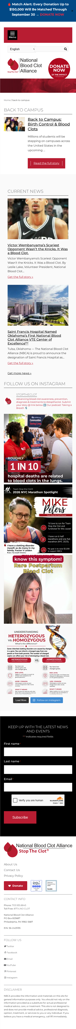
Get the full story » (20, 277)
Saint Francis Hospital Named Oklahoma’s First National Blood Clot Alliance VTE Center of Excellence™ (34, 337)
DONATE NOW (52, 15)
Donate (17, 885)
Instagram (12, 977)
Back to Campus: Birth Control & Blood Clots (49, 124)
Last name (12, 761)
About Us (10, 864)
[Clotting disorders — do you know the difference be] (38, 671)
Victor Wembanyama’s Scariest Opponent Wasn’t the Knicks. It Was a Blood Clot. (38, 249)
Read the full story (46, 163)
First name (12, 743)
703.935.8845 (19, 905)
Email (8, 779)
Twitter (10, 946)
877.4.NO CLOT (22, 908)
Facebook (12, 952)
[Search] (64, 49)
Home (7, 100)
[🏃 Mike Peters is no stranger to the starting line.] (38, 530)
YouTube (11, 965)
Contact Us (12, 870)
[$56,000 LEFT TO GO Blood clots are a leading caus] (38, 459)
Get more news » (19, 373)
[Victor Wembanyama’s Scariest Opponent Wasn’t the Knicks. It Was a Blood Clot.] (38, 238)
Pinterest (11, 971)
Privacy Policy (13, 875)
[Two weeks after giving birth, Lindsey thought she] (38, 600)
